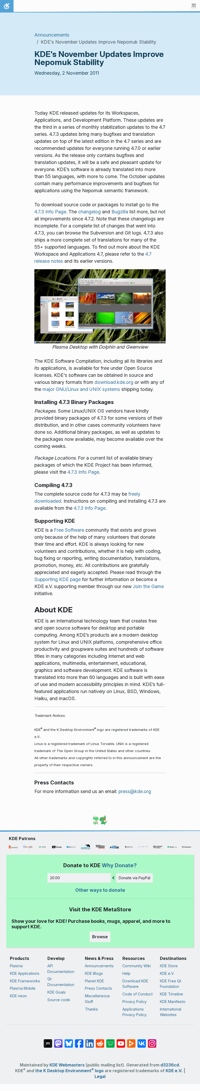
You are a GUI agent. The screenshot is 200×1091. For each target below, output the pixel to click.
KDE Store (169, 966)
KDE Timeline (171, 994)
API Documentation (60, 969)
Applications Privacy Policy (134, 1012)
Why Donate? (119, 865)
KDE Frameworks (25, 981)
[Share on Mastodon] (58, 1041)
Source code (58, 1000)
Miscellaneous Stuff (97, 999)
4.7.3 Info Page (50, 211)
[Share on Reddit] (100, 1041)
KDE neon (18, 996)
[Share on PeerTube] (131, 1041)
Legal (100, 1076)
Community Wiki (136, 966)
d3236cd (169, 1065)
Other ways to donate (100, 890)
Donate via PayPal (134, 878)
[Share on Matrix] (48, 1041)
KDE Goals (56, 992)
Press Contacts (98, 988)
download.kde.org (114, 382)
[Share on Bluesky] (69, 1041)
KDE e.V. (167, 973)
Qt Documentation (60, 982)
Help (126, 973)
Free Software (69, 530)
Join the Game (148, 586)
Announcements (51, 35)
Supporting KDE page (57, 579)
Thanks (91, 1009)
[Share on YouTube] (121, 1041)
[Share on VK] (142, 1041)
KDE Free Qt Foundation (170, 984)
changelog (89, 211)
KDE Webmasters (67, 1065)
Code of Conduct (137, 994)
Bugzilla (119, 211)
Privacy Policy (134, 1001)
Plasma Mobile (22, 988)
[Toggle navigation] (194, 6)
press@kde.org (134, 791)
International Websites (170, 1012)
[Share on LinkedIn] (89, 1041)
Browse (100, 936)
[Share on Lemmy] (110, 1041)
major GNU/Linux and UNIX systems (81, 389)
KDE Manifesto (172, 1001)
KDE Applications (24, 973)
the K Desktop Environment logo (69, 1070)
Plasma (16, 966)
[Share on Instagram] (152, 1041)
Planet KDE (94, 981)
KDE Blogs (94, 973)
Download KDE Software (135, 984)
